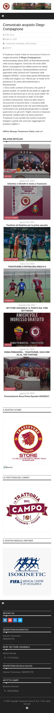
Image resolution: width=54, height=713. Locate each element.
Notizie (8, 176)
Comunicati (10, 44)
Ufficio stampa (30, 44)
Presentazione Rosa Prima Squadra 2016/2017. (27, 396)
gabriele (8, 48)
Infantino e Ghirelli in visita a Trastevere (27, 184)
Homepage (20, 44)
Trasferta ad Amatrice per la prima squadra (27, 225)
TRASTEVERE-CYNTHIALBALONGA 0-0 (27, 266)
